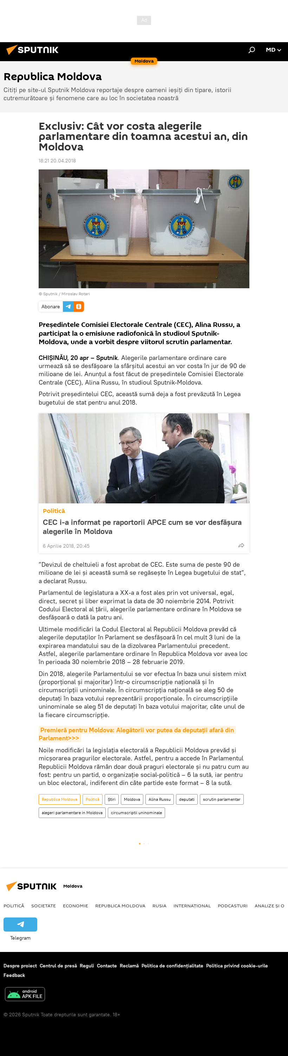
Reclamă (129, 965)
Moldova (132, 799)
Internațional (192, 905)
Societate (43, 905)
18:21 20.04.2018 (57, 160)
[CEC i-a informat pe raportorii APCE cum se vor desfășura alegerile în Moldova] (144, 458)
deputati (187, 799)
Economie (75, 905)
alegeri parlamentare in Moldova (72, 812)
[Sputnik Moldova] (34, 56)
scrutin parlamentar (222, 799)
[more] (241, 545)
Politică (54, 511)
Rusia (159, 905)
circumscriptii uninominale (136, 812)
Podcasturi (233, 905)
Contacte (107, 965)
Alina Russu (160, 799)
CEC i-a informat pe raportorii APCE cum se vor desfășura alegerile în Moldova (142, 526)
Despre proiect (20, 965)
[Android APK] (25, 995)
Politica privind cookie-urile (237, 965)
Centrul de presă (58, 965)
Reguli (87, 965)
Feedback (14, 975)
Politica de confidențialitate (172, 965)
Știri (112, 799)
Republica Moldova (59, 799)
